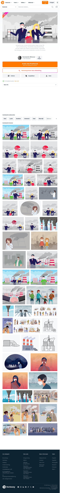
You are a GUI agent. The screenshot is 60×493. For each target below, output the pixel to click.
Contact (41, 459)
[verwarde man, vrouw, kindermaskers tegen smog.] (10, 207)
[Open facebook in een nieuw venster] (18, 486)
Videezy (4, 462)
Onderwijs (5, 466)
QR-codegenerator (7, 478)
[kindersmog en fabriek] (44, 276)
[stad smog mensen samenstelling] (45, 396)
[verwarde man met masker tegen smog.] (42, 259)
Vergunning (26, 457)
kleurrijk (41, 118)
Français (53, 466)
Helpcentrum (42, 457)
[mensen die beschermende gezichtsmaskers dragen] (44, 240)
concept (49, 118)
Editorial (30, 2)
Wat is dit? (16, 81)
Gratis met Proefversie (30, 64)
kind (5, 118)
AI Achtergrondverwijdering (9, 475)
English (53, 457)
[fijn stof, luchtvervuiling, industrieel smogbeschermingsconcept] (49, 207)
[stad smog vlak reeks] (21, 325)
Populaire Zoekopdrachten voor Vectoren (27, 467)
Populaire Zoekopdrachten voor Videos (27, 476)
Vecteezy (4, 459)
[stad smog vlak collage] (14, 429)
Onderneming (6, 464)
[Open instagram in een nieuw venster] (20, 486)
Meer (52, 468)
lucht (11, 118)
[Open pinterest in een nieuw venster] (25, 486)
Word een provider (41, 464)
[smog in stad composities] (29, 412)
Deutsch (53, 464)
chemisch (26, 118)
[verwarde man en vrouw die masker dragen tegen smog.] (15, 276)
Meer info (6, 84)
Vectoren (7, 2)
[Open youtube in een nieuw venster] (33, 486)
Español (53, 459)
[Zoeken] (52, 7)
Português (53, 462)
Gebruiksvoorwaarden (43, 487)
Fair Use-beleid (51, 488)
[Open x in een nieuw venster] (30, 486)
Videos (23, 2)
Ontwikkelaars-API (7, 468)
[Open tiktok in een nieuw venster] (28, 486)
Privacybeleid (53, 487)
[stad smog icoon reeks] (45, 310)
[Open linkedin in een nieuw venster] (23, 486)
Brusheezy (5, 457)
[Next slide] (53, 118)
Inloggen (52, 2)
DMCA (24, 459)
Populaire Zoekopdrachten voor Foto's (27, 472)
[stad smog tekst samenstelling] (42, 429)
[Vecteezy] (2, 2)
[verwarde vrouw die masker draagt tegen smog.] (31, 193)
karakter (18, 118)
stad (34, 118)
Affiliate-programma (26, 462)
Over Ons (41, 462)
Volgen (39, 58)
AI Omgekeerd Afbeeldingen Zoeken (8, 471)
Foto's (15, 2)
